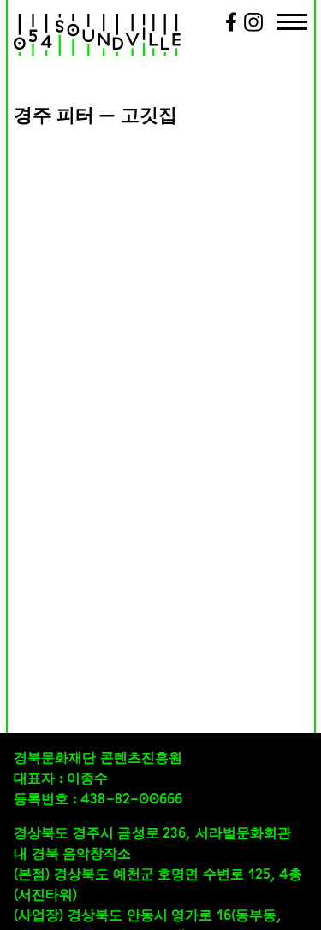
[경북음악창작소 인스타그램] (253, 28)
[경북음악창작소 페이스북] (230, 28)
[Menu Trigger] (292, 23)
